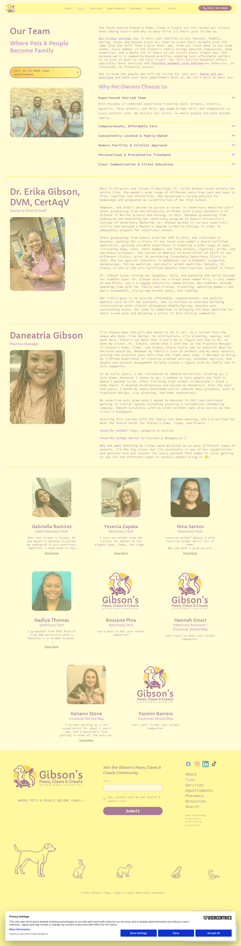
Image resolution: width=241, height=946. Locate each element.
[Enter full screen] (168, 99)
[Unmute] (82, 99)
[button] (182, 7)
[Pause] (76, 99)
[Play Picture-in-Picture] (162, 99)
